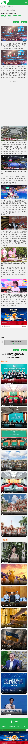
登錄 (18, 343)
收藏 (17, 22)
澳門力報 (2, 7)
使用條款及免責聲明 (11, 726)
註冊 (13, 343)
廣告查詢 (23, 726)
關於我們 (4, 726)
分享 (25, 22)
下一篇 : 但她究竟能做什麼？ (14, 357)
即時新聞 (10, 7)
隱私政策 (19, 726)
